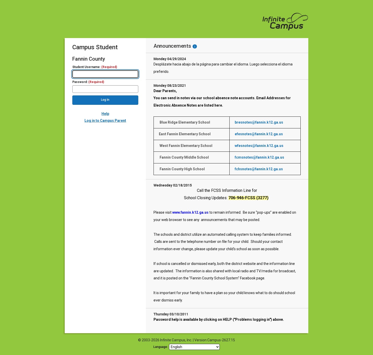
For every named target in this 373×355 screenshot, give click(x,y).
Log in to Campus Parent (105, 120)
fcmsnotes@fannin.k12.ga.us (259, 157)
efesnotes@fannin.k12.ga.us (259, 134)
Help (105, 113)
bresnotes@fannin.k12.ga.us (259, 122)
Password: (88, 82)
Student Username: (94, 67)
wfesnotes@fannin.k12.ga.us (259, 146)
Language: (160, 346)
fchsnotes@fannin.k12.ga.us (259, 169)
